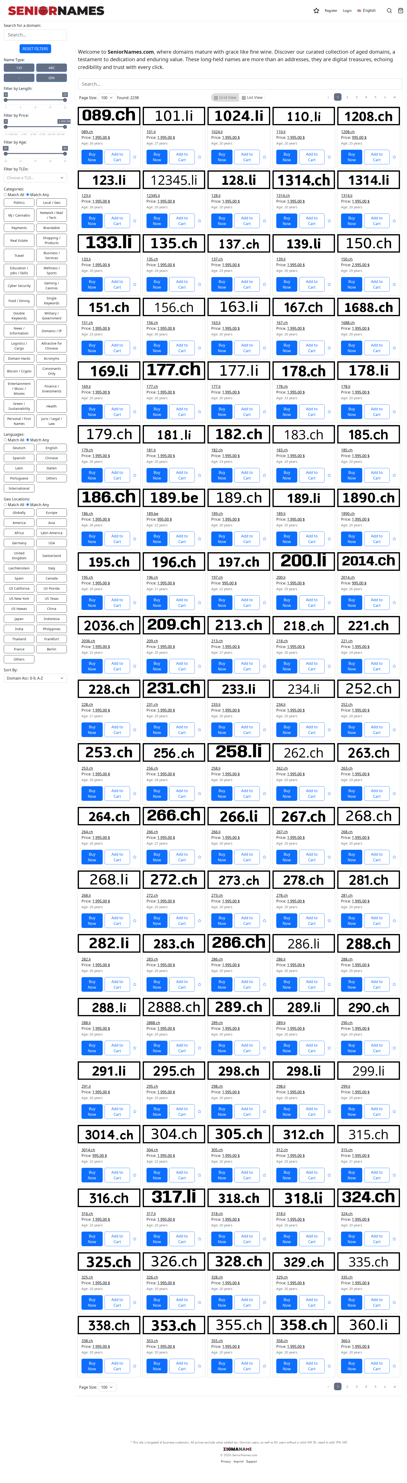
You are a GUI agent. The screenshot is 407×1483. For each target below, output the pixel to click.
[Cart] (400, 10)
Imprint (238, 1461)
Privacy (226, 1461)
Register (331, 10)
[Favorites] (316, 11)
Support (251, 1461)
